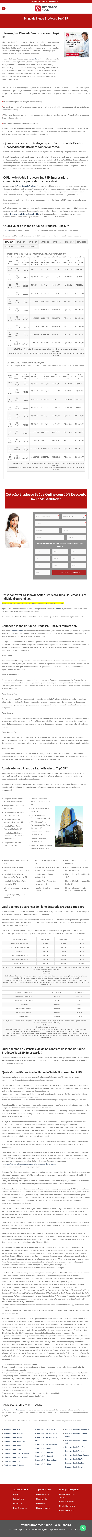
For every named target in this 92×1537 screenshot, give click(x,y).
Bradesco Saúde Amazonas (14, 1441)
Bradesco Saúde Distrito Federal (16, 1453)
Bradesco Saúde (38, 59)
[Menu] (3, 8)
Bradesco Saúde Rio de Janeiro (77, 1429)
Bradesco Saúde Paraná (44, 1456)
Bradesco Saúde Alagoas (13, 1433)
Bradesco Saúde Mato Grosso (46, 1433)
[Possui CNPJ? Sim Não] (74, 516)
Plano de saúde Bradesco (26, 186)
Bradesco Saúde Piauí (43, 1464)
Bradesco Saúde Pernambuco (46, 1460)
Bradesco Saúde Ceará (12, 1449)
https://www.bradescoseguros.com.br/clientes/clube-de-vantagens (30, 1164)
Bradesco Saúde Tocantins (75, 1467)
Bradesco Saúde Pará (43, 1448)
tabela (7, 230)
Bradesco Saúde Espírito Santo (15, 1457)
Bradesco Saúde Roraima (74, 1451)
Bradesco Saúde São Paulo (75, 1459)
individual (59, 608)
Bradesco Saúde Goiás (12, 1461)
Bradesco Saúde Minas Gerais (46, 1444)
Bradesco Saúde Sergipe (74, 1463)
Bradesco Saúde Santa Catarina (77, 1455)
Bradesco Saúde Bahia (12, 1445)
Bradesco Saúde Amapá (13, 1437)
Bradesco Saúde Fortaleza (14, 1465)
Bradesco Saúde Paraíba (44, 1452)
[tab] (9, 242)
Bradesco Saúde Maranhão (45, 1429)
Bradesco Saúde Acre (12, 1429)
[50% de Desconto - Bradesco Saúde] (46, 8)
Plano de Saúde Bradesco (13, 1410)
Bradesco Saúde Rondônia (75, 1447)
